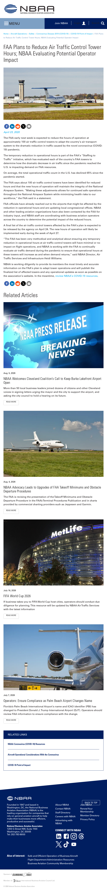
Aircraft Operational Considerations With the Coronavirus (33, 754)
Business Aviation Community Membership (50, 863)
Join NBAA (86, 804)
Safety (31, 33)
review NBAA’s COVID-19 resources (76, 275)
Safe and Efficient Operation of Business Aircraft (53, 855)
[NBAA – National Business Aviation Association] (29, 8)
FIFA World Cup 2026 (17, 596)
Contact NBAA (62, 808)
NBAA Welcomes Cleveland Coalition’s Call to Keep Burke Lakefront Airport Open (52, 380)
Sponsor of (7, 874)
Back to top (91, 802)
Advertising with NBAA (63, 822)
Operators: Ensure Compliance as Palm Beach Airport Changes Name (47, 701)
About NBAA (62, 804)
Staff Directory (62, 812)
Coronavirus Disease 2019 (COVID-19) (52, 33)
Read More (11, 401)
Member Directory (89, 815)
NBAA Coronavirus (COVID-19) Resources (26, 744)
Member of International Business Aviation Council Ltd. (29, 880)
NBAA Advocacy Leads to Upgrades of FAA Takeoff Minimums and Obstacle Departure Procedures (52, 489)
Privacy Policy (87, 819)
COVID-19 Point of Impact (82, 33)
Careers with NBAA (65, 816)
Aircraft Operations (19, 33)
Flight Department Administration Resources (51, 859)
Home (5, 33)
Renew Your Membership (87, 810)
